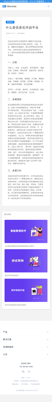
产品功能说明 (35, 384)
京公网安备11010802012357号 (27, 390)
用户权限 (24, 384)
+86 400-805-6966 (26, 367)
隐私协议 (15, 384)
